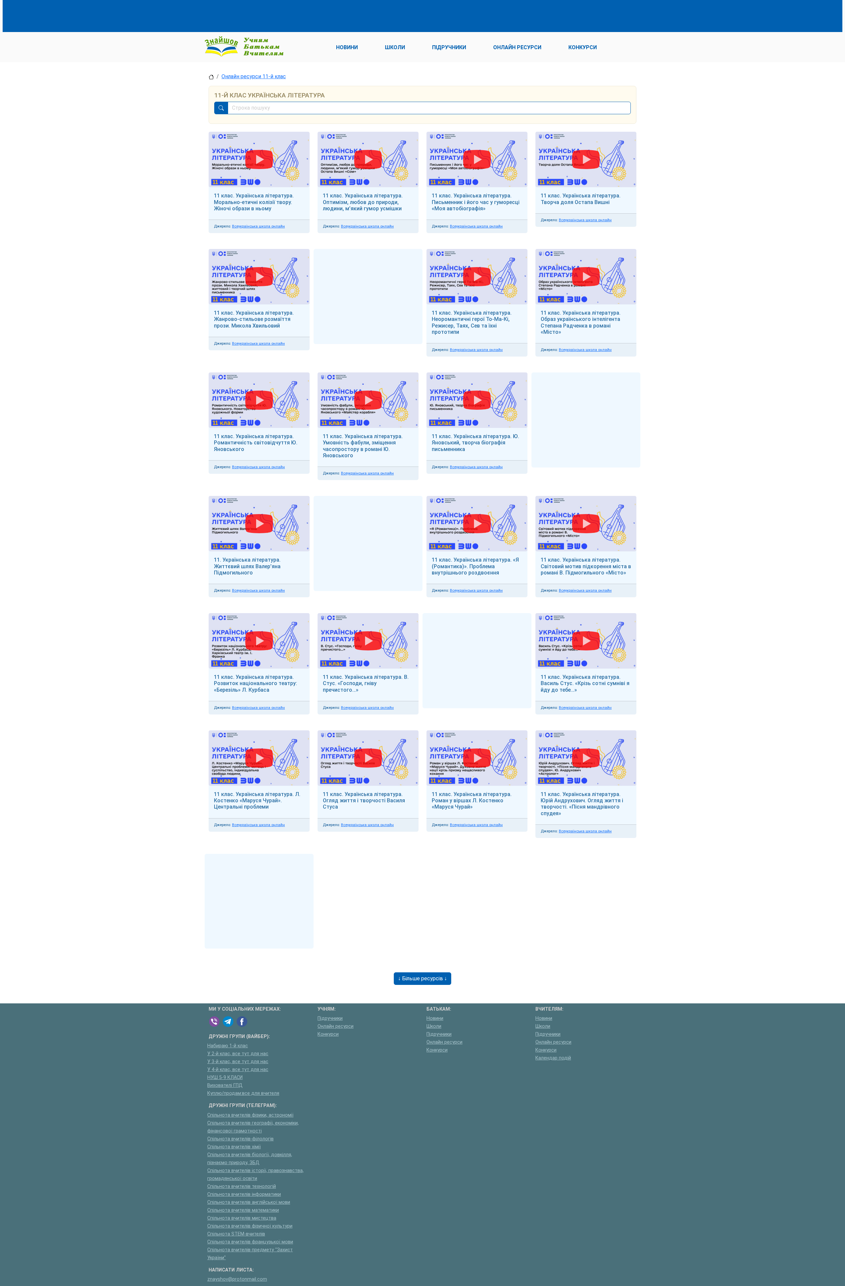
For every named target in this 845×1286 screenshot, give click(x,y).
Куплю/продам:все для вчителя (243, 1093)
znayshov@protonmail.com (237, 1279)
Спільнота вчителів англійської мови (248, 1202)
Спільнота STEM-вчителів (236, 1234)
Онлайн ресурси (336, 1026)
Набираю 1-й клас (227, 1046)
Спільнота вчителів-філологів (240, 1139)
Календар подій (553, 1058)
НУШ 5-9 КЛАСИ (225, 1077)
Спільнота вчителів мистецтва (241, 1218)
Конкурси (328, 1034)
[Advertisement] (329, 15)
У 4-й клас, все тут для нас (237, 1069)
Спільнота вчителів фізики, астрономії (250, 1115)
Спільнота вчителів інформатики (244, 1194)
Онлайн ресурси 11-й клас (253, 76)
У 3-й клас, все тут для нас (237, 1061)
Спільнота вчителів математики (243, 1210)
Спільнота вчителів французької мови (250, 1242)
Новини (434, 1018)
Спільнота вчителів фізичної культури (249, 1226)
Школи (433, 1026)
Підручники (330, 1018)
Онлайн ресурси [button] (517, 47)
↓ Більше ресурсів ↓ (422, 978)
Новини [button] (347, 47)
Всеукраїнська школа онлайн (258, 226)
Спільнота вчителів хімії (234, 1147)
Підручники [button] (449, 47)
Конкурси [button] (582, 47)
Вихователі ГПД (225, 1085)
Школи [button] (395, 47)
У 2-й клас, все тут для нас (237, 1054)
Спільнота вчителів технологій (241, 1186)
